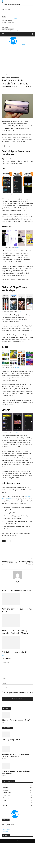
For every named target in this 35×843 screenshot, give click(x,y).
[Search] (32, 34)
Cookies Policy (6, 829)
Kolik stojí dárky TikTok (11, 740)
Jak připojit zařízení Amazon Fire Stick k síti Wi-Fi (9, 563)
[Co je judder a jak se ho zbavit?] (17, 642)
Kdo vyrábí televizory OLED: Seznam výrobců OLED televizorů (25, 563)
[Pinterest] (11, 90)
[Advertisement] (17, 55)
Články (7, 75)
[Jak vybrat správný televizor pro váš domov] (17, 599)
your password (6, 15)
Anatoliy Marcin (7, 86)
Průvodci (17, 77)
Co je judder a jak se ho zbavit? (14, 652)
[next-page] (3, 656)
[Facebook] (3, 90)
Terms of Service (6, 826)
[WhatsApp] (15, 90)
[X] (7, 90)
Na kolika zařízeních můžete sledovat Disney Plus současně (16, 755)
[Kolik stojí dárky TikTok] (17, 734)
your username (6, 9)
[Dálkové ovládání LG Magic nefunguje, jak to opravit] (17, 766)
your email (5, 27)
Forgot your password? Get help (11, 19)
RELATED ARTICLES (9, 590)
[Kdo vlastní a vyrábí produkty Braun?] (17, 715)
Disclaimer (4, 828)
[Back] (2, 1)
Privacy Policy (6, 831)
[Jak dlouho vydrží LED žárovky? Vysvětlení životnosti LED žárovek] (17, 620)
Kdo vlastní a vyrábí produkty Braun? (16, 720)
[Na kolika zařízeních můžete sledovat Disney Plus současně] (17, 749)
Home (3, 75)
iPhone (12, 77)
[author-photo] (17, 579)
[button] (3, 34)
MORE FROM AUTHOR (24, 590)
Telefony (8, 77)
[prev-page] (2, 656)
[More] (19, 90)
